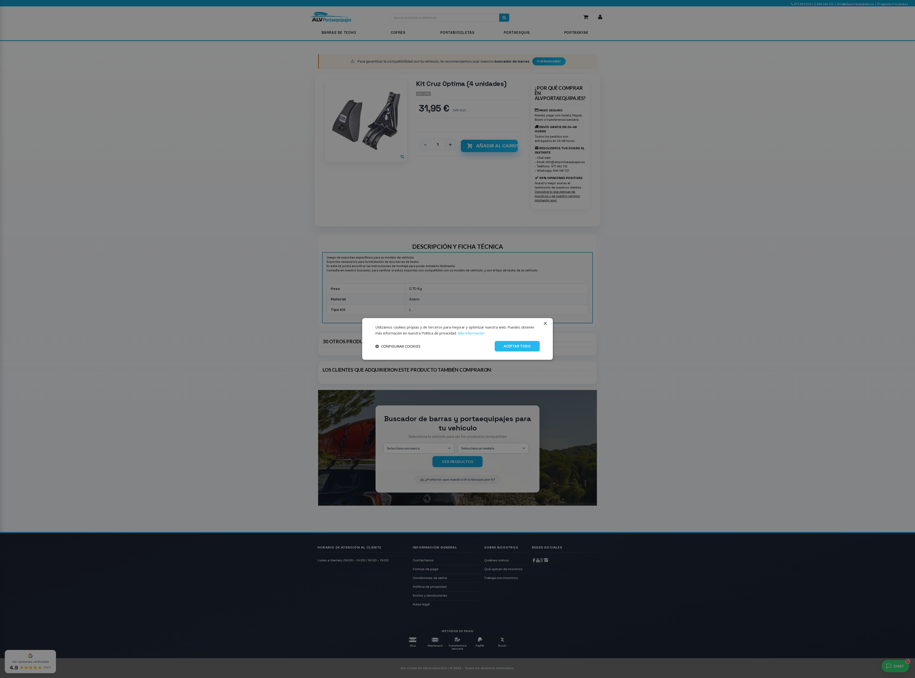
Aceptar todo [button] (517, 346)
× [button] (545, 323)
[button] (397, 346)
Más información (471, 333)
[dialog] (457, 339)
